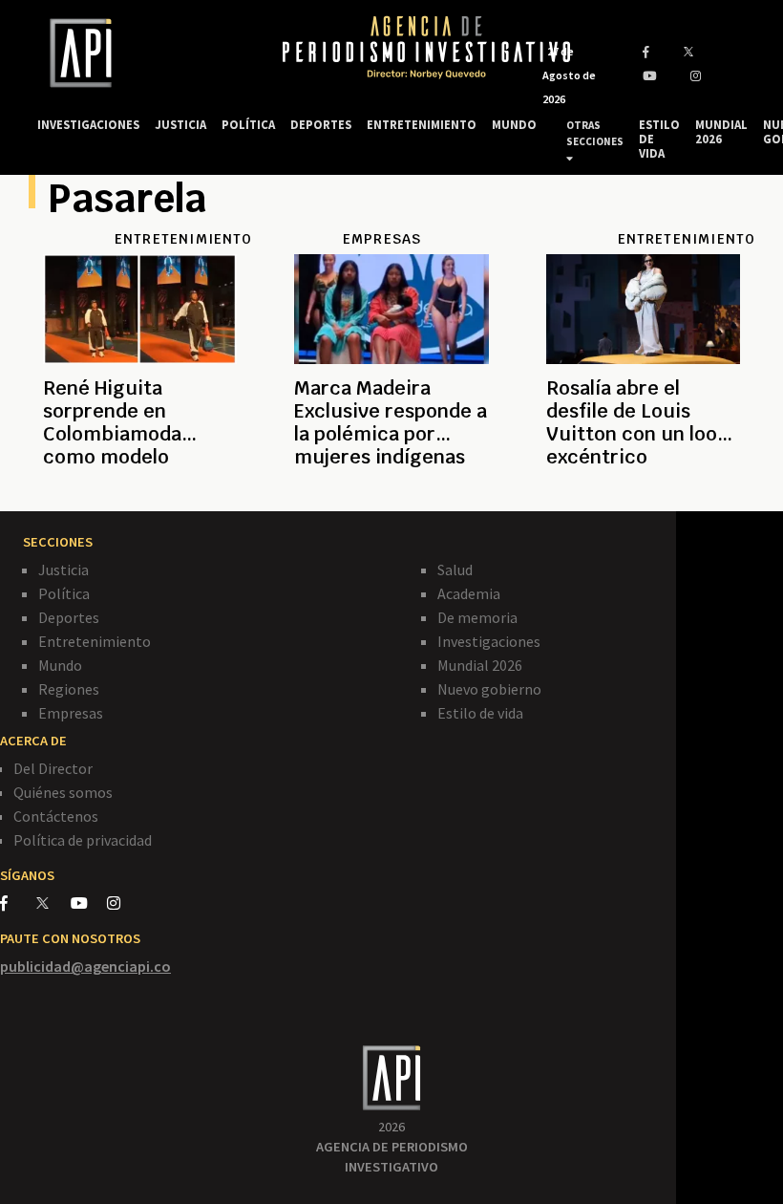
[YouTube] (89, 903)
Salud (455, 569)
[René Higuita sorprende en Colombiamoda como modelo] (140, 479)
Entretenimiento (94, 641)
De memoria (477, 617)
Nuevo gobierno (489, 689)
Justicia (63, 569)
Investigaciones (488, 641)
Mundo (60, 665)
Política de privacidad (82, 839)
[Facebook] (18, 903)
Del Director (53, 768)
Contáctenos (55, 816)
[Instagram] (123, 903)
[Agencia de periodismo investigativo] (141, 53)
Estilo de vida (480, 712)
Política (64, 593)
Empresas (70, 712)
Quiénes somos (63, 792)
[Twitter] (52, 902)
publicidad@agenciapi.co (85, 966)
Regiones (68, 689)
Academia (468, 593)
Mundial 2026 (479, 665)
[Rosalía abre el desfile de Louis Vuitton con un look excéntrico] (643, 479)
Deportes (68, 617)
